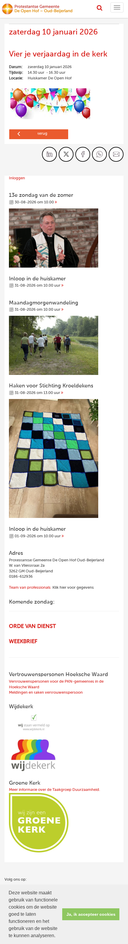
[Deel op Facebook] (82, 154)
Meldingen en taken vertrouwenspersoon (46, 693)
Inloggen (17, 178)
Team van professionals (30, 588)
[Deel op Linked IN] (49, 154)
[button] (57, 936)
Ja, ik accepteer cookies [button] (90, 914)
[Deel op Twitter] (66, 154)
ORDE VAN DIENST (32, 626)
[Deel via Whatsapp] (99, 154)
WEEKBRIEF (23, 641)
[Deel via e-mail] (116, 154)
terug (42, 134)
